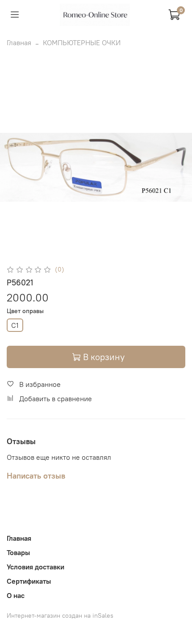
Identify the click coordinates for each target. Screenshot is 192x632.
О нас (16, 595)
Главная (19, 42)
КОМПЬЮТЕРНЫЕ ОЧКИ (82, 42)
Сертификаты (29, 581)
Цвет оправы (25, 311)
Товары (18, 552)
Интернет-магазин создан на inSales (60, 615)
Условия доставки (35, 566)
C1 (15, 325)
